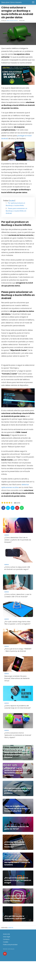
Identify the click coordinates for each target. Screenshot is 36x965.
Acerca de (6, 934)
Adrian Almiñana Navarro (12, 20)
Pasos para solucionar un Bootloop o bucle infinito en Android (16, 210)
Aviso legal (6, 937)
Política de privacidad (10, 945)
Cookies (5, 942)
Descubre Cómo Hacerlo (11, 2)
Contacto (6, 939)
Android (10, 927)
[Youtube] (5, 954)
